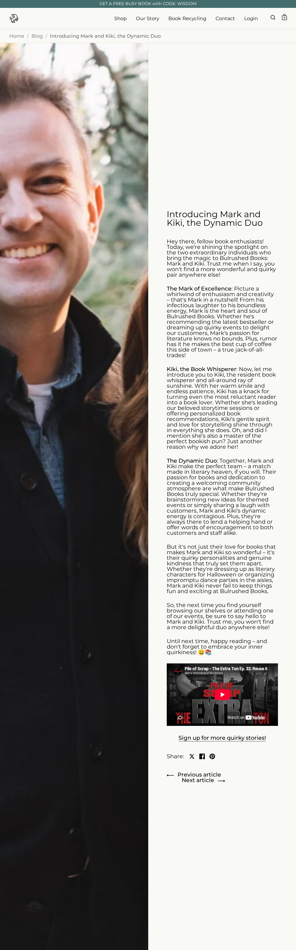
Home (16, 36)
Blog (37, 36)
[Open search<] (273, 17)
